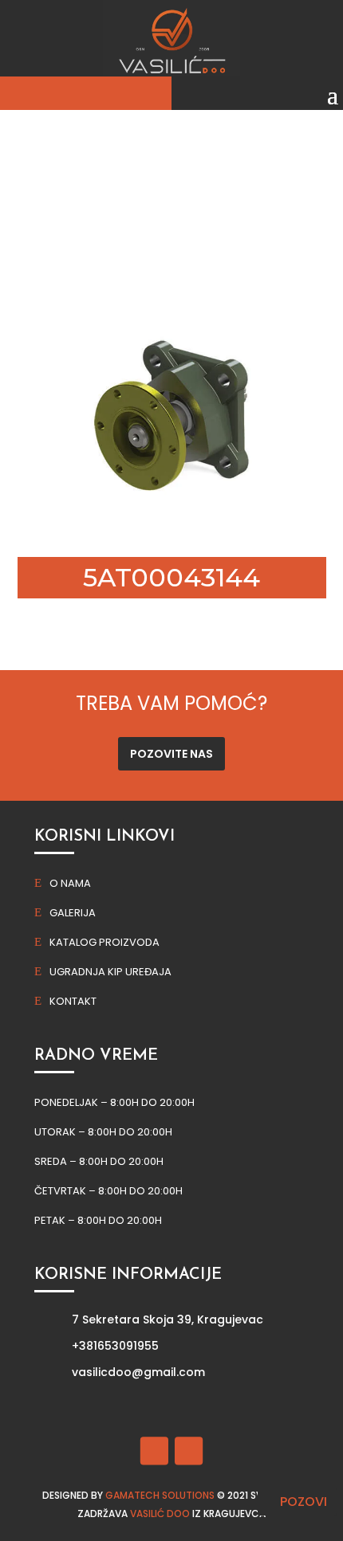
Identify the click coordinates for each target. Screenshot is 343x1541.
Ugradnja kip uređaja (110, 971)
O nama (70, 883)
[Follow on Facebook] (154, 1451)
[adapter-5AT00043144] (172, 529)
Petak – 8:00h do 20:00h (98, 1220)
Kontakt (73, 1001)
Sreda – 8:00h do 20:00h (99, 1161)
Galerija (72, 912)
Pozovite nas (171, 754)
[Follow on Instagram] (189, 1451)
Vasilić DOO (160, 1513)
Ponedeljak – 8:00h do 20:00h (114, 1102)
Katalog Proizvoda (104, 942)
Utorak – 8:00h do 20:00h (103, 1131)
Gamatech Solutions (160, 1495)
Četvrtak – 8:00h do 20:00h (108, 1190)
